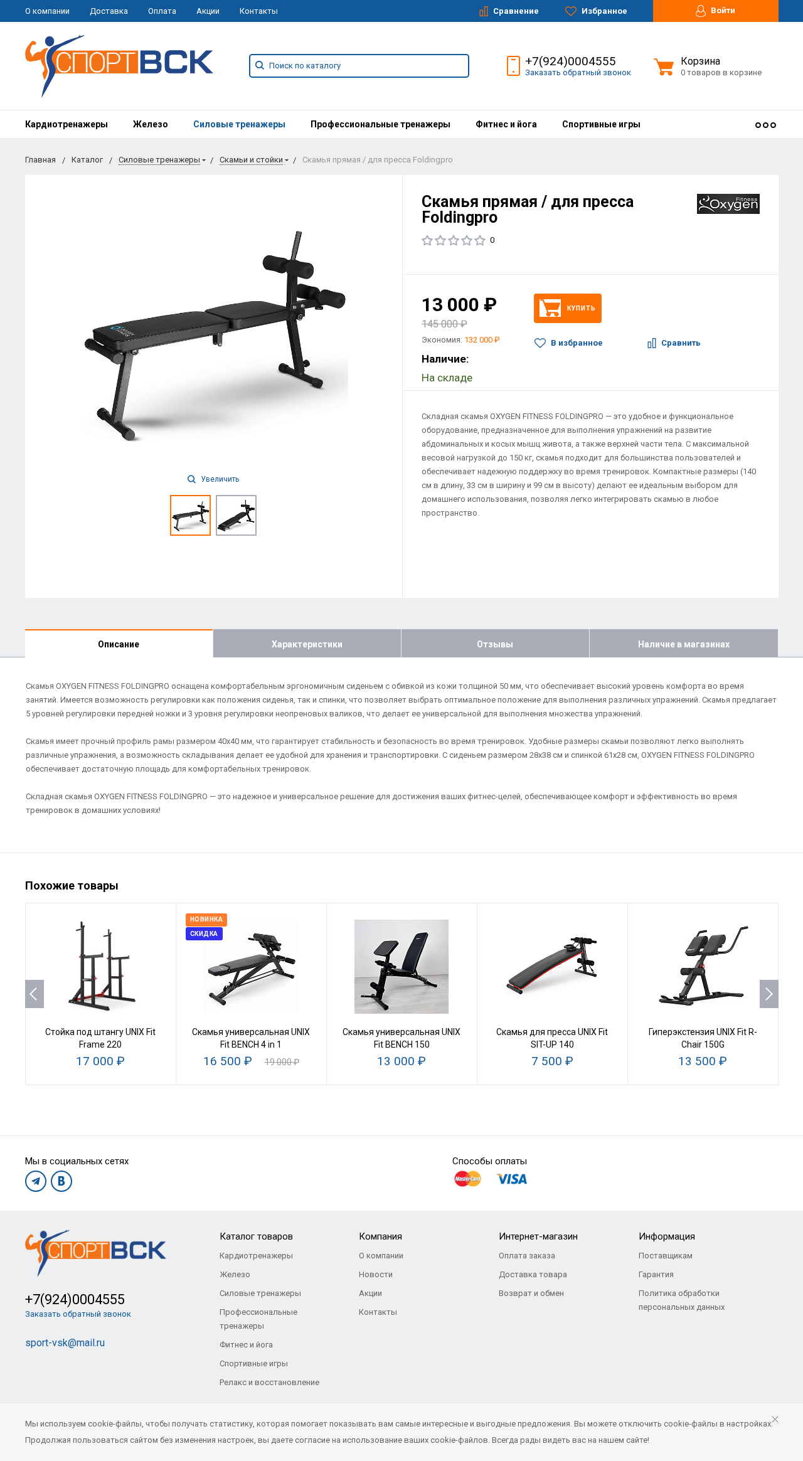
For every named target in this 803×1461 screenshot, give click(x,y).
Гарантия (656, 1274)
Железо (150, 124)
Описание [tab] (118, 644)
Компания (380, 1236)
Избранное (603, 11)
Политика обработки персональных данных (682, 1300)
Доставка (109, 11)
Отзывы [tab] (495, 644)
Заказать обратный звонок (578, 72)
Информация (667, 1236)
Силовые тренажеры (239, 124)
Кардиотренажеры (66, 124)
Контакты (259, 11)
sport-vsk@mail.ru (65, 1343)
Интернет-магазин (538, 1236)
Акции (208, 11)
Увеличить (219, 479)
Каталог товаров (256, 1236)
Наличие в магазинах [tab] (684, 644)
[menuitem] (66, 124)
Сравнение (515, 11)
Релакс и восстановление (269, 1382)
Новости (376, 1274)
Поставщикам (666, 1255)
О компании (47, 11)
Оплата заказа (527, 1255)
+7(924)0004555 (570, 61)
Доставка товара (533, 1274)
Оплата (162, 11)
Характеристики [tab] (307, 644)
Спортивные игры (601, 124)
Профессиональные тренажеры (380, 124)
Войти (722, 10)
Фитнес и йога (506, 124)
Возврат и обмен (531, 1293)
